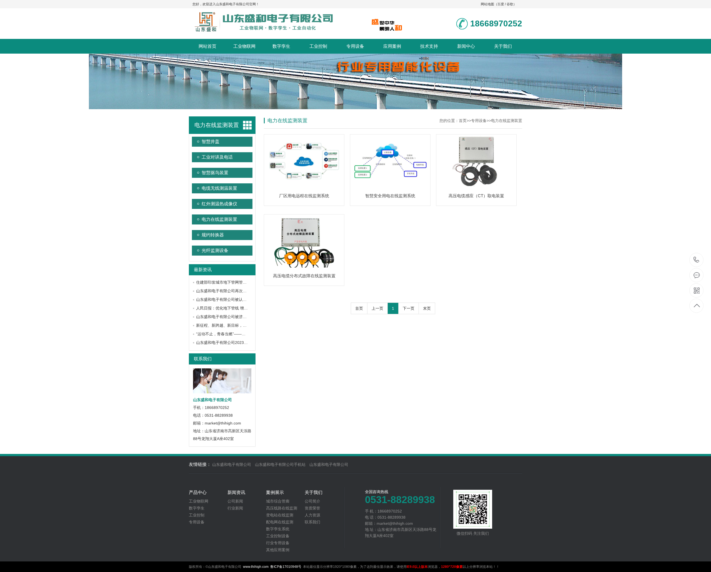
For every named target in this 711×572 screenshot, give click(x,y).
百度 (500, 4)
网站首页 (207, 46)
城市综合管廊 (277, 501)
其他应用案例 (277, 550)
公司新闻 (235, 501)
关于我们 (503, 46)
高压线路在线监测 (281, 508)
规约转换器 (213, 235)
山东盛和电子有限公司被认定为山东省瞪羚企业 (237, 299)
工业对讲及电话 (217, 157)
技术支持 (429, 46)
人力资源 (312, 515)
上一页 (377, 308)
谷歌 (510, 4)
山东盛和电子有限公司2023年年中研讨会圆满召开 (239, 342)
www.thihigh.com (256, 567)
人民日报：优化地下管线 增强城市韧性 (229, 308)
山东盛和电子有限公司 (231, 464)
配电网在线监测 (279, 522)
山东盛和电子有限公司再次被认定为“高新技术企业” (240, 291)
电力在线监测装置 (219, 219)
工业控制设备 (277, 536)
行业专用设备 (277, 543)
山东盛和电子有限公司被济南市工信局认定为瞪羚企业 (242, 316)
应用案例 (392, 46)
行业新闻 (235, 508)
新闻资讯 (236, 492)
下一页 (408, 308)
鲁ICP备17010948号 (285, 567)
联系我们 (203, 358)
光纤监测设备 (215, 250)
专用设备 (355, 46)
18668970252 (696, 260)
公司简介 (312, 501)
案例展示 (275, 492)
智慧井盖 (210, 141)
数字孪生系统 (277, 529)
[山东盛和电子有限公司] (262, 30)
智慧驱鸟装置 (215, 172)
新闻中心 (466, 46)
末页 (427, 308)
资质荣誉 (312, 508)
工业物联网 (244, 46)
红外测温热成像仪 (219, 203)
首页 (463, 120)
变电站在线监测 (279, 515)
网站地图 (487, 4)
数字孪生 (281, 46)
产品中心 (198, 492)
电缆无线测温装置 (219, 188)
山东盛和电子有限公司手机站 (280, 464)
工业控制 (318, 46)
